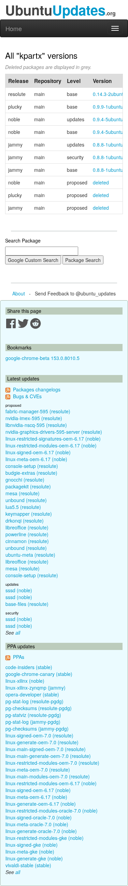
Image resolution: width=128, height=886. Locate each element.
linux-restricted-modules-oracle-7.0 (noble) (51, 810)
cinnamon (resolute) (27, 541)
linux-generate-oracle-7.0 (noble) (41, 831)
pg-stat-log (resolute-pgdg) (34, 701)
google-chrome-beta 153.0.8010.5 (42, 358)
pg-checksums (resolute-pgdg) (38, 708)
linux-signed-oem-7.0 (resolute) (39, 735)
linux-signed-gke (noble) (31, 844)
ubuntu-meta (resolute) (30, 554)
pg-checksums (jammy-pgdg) (37, 728)
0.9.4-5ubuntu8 (109, 131)
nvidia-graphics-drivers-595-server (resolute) (53, 431)
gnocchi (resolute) (24, 479)
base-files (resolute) (26, 603)
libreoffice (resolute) (26, 527)
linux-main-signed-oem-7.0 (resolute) (45, 749)
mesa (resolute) (22, 493)
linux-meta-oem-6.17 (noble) (36, 459)
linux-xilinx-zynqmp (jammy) (35, 687)
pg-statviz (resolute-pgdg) (33, 714)
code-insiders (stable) (28, 667)
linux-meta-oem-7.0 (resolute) (37, 769)
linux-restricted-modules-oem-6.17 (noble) (51, 445)
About (18, 293)
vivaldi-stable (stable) (28, 865)
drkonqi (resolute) (24, 520)
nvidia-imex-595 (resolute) (33, 418)
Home (13, 28)
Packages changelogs (36, 389)
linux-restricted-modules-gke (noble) (44, 837)
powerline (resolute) (26, 534)
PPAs (18, 656)
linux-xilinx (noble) (24, 680)
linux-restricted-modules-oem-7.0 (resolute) (52, 762)
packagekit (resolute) (28, 486)
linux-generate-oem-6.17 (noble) (40, 803)
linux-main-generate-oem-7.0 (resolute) (48, 755)
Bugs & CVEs (27, 396)
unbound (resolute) (26, 500)
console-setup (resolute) (31, 465)
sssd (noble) (18, 590)
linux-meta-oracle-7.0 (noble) (36, 824)
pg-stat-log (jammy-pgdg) (32, 721)
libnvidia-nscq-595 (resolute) (36, 424)
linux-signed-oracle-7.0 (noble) (38, 817)
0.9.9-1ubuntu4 (109, 106)
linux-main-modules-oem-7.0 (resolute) (47, 776)
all (17, 632)
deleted (101, 182)
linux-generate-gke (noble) (34, 858)
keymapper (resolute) (28, 513)
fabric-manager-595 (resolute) (37, 411)
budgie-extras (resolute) (31, 472)
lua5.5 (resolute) (23, 506)
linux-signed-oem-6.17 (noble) (38, 452)
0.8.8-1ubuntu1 (109, 169)
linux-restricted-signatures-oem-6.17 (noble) (53, 438)
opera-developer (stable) (32, 694)
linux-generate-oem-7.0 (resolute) (42, 742)
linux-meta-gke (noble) (29, 851)
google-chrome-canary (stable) (38, 673)
